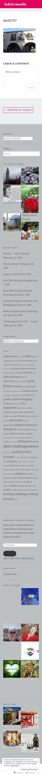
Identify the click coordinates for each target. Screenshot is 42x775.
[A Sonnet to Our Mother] (30, 190)
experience (9, 381)
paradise (6, 442)
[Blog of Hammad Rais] (30, 651)
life (19, 416)
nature (29, 433)
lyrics (26, 421)
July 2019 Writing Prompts (18, 280)
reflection (23, 457)
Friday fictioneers (18, 395)
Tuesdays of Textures (15, 482)
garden (7, 399)
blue (33, 357)
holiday (30, 408)
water (13, 485)
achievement (10, 356)
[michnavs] (30, 614)
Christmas (6, 373)
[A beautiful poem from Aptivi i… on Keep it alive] (12, 716)
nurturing (6, 438)
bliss (28, 356)
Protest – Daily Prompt (16, 253)
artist (22, 357)
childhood (24, 369)
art (19, 357)
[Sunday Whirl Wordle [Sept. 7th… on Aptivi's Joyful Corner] (22, 732)
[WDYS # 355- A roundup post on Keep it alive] (38, 732)
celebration (15, 368)
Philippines (25, 441)
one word (13, 438)
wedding (21, 486)
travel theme (24, 477)
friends (28, 395)
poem (17, 452)
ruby (4, 461)
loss (33, 416)
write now (27, 490)
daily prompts (12, 376)
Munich (14, 433)
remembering (32, 457)
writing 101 (34, 490)
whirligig (28, 486)
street (11, 470)
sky (10, 466)
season (19, 462)
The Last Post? (11, 264)
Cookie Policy (14, 765)
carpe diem (8, 361)
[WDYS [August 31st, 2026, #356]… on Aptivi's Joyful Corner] (38, 709)
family (31, 381)
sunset (33, 469)
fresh (10, 395)
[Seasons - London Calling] (12, 176)
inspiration (29, 412)
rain (15, 457)
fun (33, 395)
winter (34, 486)
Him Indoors (22, 408)
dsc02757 (10, 20)
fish (24, 387)
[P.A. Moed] (12, 632)
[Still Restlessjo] (12, 651)
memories (8, 425)
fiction (8, 386)
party (12, 442)
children (32, 368)
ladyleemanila (15, 4)
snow (27, 466)
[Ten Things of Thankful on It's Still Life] (30, 743)
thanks (19, 473)
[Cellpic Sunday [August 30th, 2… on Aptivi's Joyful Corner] (36, 732)
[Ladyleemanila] (30, 596)
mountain (34, 429)
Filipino (18, 386)
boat (36, 356)
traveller (13, 478)
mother (27, 429)
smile (22, 466)
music (22, 433)
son (31, 465)
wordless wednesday (17, 490)
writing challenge (15, 494)
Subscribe (10, 554)
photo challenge (15, 446)
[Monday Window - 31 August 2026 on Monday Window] (12, 738)
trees (5, 482)
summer (16, 469)
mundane (6, 434)
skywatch (16, 466)
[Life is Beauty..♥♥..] (12, 669)
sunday (22, 469)
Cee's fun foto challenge (23, 361)
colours (18, 373)
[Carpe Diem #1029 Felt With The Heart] (30, 204)
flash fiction (30, 386)
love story (17, 420)
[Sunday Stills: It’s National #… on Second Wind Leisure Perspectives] (30, 720)
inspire (6, 416)
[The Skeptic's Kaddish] (30, 687)
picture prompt (7, 452)
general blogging (22, 399)
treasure (35, 478)
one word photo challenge (24, 438)
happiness (10, 407)
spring (6, 470)
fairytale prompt (21, 381)
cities (13, 373)
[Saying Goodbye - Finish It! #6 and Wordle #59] (12, 222)
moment (20, 430)
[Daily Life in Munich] (30, 217)
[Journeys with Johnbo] (30, 669)
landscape (13, 416)
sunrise (27, 469)
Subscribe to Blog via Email (19, 520)
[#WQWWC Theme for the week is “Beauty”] (12, 194)
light (23, 416)
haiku (23, 403)
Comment (31, 88)
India (21, 412)
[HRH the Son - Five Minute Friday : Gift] (30, 230)
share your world (28, 461)
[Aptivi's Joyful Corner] (12, 597)
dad (33, 373)
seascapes (11, 461)
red (18, 457)
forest (5, 395)
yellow (16, 499)
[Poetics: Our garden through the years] (30, 176)
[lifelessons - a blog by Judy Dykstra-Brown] (30, 632)
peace (16, 442)
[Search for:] (21, 153)
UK (24, 482)
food (34, 390)
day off (24, 377)
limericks (28, 416)
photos (33, 446)
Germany (7, 403)
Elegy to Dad (10, 274)
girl (14, 404)
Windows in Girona (20, 110)
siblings (5, 465)
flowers (27, 390)
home (6, 412)
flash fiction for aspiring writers (12, 391)
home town (14, 412)
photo (35, 441)
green (17, 403)
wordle (6, 489)
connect (27, 372)
